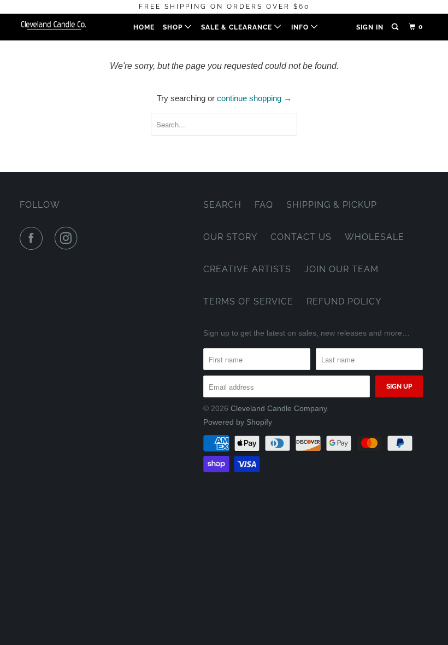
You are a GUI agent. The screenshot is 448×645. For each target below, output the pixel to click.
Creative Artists (247, 269)
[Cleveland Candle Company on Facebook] (33, 238)
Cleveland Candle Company (279, 408)
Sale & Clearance (237, 27)
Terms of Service (248, 301)
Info (301, 27)
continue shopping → (254, 98)
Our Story (230, 237)
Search (222, 205)
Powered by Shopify (237, 422)
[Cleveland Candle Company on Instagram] (68, 238)
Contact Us (301, 237)
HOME (144, 27)
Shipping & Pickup (331, 205)
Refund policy (343, 301)
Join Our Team (341, 269)
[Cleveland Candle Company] (53, 24)
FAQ (264, 205)
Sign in (370, 27)
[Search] (396, 27)
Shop (174, 27)
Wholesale (374, 237)
